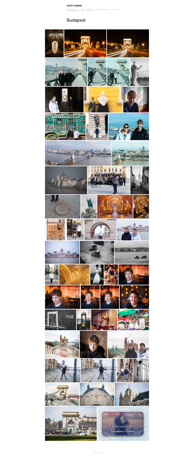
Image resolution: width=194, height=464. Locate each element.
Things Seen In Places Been (75, 11)
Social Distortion (87, 9)
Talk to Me (90, 11)
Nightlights (115, 9)
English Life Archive (101, 9)
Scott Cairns (74, 5)
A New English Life (73, 9)
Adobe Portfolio (99, 458)
